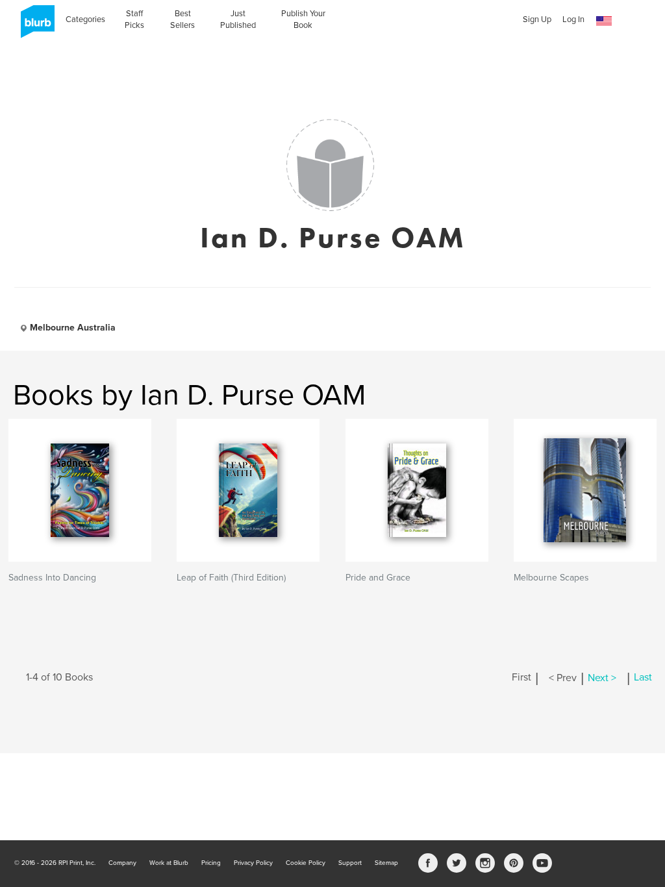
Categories (85, 19)
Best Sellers (182, 19)
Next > (602, 677)
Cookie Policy (305, 863)
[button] (604, 21)
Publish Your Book (303, 19)
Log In (573, 19)
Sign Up (537, 19)
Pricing (211, 863)
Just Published (238, 19)
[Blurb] (34, 25)
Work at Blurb (168, 863)
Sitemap (386, 863)
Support (350, 863)
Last (643, 677)
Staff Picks (134, 19)
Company (122, 863)
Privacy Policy (253, 863)
